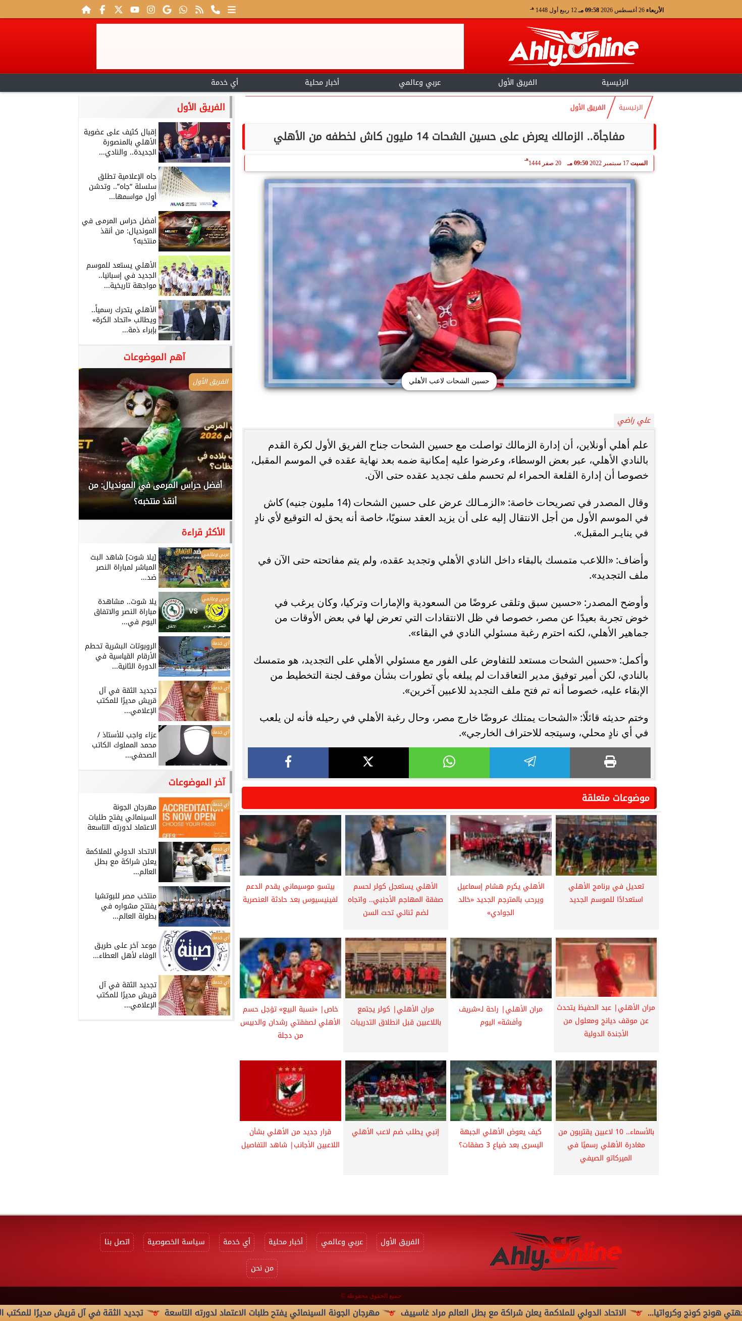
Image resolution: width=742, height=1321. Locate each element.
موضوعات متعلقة (616, 797)
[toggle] (127, 81)
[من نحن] (215, 9)
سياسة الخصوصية (176, 1242)
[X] (369, 762)
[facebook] (288, 762)
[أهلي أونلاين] (573, 48)
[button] (100, 449)
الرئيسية (615, 82)
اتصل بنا (117, 1242)
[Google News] (167, 9)
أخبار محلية (322, 82)
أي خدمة (224, 82)
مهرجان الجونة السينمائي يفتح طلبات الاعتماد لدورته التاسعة (332, 1312)
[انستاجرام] (151, 9)
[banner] (280, 46)
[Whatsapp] (183, 9)
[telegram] (530, 762)
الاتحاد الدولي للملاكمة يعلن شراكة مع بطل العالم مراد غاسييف (573, 1312)
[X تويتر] (119, 9)
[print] (610, 762)
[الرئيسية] (86, 9)
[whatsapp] (449, 762)
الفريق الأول (517, 82)
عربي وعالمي (420, 82)
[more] (232, 9)
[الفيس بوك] (102, 9)
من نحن (262, 1268)
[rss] (199, 9)
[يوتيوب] (135, 9)
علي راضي (633, 420)
